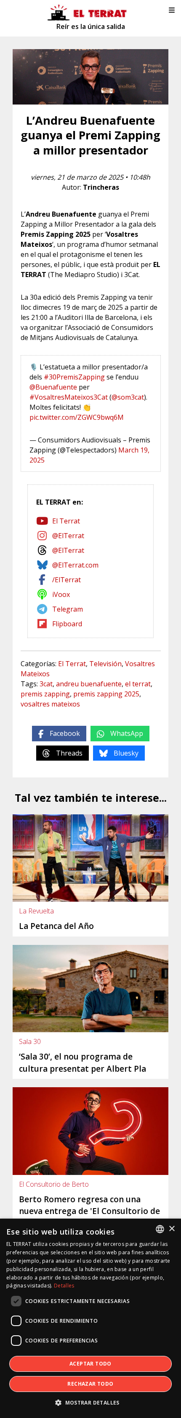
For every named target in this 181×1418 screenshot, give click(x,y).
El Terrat (66, 521)
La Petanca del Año (56, 926)
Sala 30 (30, 1041)
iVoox (61, 594)
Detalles (64, 1285)
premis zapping (45, 694)
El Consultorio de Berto (54, 1184)
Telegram (67, 609)
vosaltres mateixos (50, 704)
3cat (46, 683)
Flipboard (67, 623)
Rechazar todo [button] (90, 1383)
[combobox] (160, 1229)
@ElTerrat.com (75, 565)
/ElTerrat (66, 579)
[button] (90, 1402)
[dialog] (90, 1318)
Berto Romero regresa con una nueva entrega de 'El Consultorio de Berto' (89, 1211)
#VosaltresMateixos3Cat (68, 397)
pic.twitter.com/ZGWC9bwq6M (76, 417)
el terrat (138, 683)
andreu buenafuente (89, 683)
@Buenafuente (53, 387)
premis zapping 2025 (106, 694)
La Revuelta (36, 911)
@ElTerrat (68, 535)
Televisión (105, 663)
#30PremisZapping (74, 377)
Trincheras (101, 187)
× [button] (171, 1229)
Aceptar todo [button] (90, 1363)
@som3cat (128, 397)
